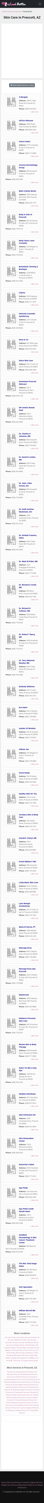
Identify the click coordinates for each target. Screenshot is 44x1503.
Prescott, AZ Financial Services (17, 1400)
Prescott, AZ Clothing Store (28, 1387)
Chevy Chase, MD (31, 1355)
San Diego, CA (24, 1348)
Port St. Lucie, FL (32, 1350)
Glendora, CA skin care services (25, 1340)
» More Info (34, 112)
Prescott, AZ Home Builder (14, 1405)
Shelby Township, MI (12, 1358)
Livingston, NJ (24, 1358)
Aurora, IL (31, 1353)
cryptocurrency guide (30, 1361)
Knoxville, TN (11, 1361)
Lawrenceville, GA (12, 1353)
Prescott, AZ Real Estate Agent (14, 1390)
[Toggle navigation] (40, 4)
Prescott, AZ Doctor (33, 1390)
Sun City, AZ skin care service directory (18, 1337)
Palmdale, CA (33, 1345)
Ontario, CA (24, 1345)
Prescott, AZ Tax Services (21, 1379)
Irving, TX (19, 1361)
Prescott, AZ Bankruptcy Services (25, 1374)
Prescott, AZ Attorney (32, 1382)
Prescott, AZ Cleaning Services (17, 1372)
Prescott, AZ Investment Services (17, 1392)
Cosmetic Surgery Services (32, 1482)
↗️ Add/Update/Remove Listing (22, 85)
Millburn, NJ (34, 1358)
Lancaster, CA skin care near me (16, 1342)
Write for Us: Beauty (35, 1485)
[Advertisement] (22, 51)
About (25, 1485)
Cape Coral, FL (34, 1348)
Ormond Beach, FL (20, 1350)
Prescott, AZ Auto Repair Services (17, 1385)
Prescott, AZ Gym (31, 1403)
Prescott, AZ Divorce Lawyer (27, 1397)
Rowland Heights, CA (11, 1348)
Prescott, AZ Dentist (13, 1377)
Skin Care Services (14, 12)
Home (4, 12)
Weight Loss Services (9, 1485)
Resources (22, 1487)
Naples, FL (9, 1350)
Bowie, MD (20, 1355)
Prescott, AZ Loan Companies (22, 1408)
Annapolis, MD (11, 1355)
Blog (20, 1485)
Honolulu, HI (23, 1353)
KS (36, 1353)
